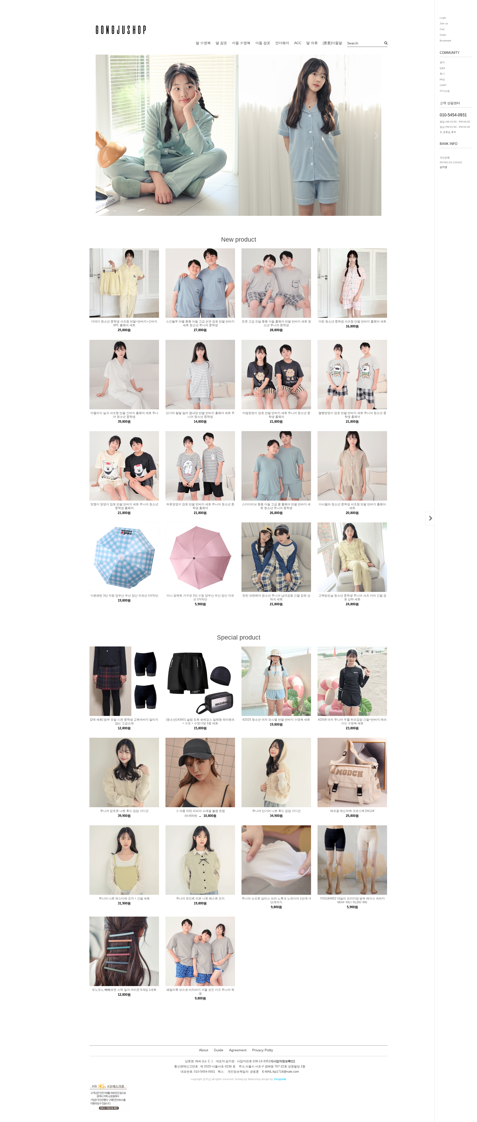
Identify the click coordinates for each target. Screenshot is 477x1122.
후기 (442, 73)
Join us (444, 23)
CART (443, 85)
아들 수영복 (241, 43)
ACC (297, 43)
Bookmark (445, 40)
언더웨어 (282, 43)
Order (443, 34)
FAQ (442, 79)
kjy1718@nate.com (286, 1072)
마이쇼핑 (445, 91)
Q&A (442, 68)
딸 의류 (312, 43)
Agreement (237, 1050)
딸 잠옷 (221, 43)
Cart (442, 29)
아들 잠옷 (262, 43)
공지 (442, 62)
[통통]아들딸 (332, 43)
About (203, 1050)
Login (443, 17)
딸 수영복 (203, 43)
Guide (218, 1050)
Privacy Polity (262, 1050)
